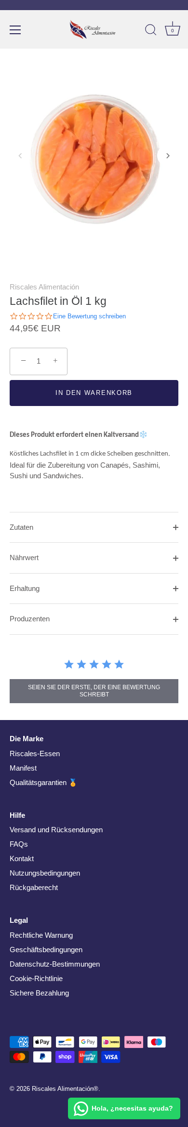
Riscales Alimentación (44, 287)
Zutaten (21, 527)
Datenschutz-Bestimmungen (55, 964)
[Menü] (15, 29)
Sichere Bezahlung (39, 993)
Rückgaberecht (34, 887)
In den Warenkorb (94, 392)
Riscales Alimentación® (65, 1088)
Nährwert (24, 557)
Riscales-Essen (35, 753)
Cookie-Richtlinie (36, 978)
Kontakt (22, 858)
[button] (20, 155)
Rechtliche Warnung (41, 935)
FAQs (19, 844)
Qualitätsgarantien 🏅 (44, 782)
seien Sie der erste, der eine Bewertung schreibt (94, 691)
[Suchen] (150, 31)
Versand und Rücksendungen (56, 830)
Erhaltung (25, 588)
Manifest (23, 768)
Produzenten (30, 619)
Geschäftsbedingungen (46, 949)
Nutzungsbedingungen (45, 873)
